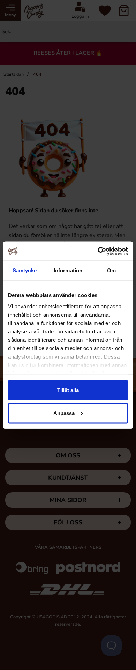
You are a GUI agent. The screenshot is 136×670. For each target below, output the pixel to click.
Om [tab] (111, 270)
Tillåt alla (68, 390)
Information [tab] (68, 270)
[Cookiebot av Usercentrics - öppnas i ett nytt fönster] (98, 251)
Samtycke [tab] (25, 270)
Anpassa (64, 413)
